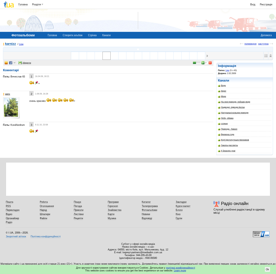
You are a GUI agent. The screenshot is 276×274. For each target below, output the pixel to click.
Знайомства (114, 210)
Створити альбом (72, 35)
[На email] (6, 62)
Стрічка (92, 35)
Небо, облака (227, 118)
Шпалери (45, 214)
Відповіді (147, 218)
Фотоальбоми (149, 210)
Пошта (9, 202)
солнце (224, 123)
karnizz (10, 44)
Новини (146, 214)
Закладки (181, 202)
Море (223, 96)
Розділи (36, 4)
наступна (263, 43)
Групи (179, 218)
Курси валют (183, 206)
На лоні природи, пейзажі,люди (235, 102)
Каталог (146, 202)
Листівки (79, 214)
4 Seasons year (228, 151)
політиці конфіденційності (180, 267)
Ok (267, 269)
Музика (112, 218)
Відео (9, 214)
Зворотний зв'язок (16, 236)
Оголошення (47, 206)
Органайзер (12, 218)
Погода (78, 206)
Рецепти (78, 218)
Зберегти (26, 63)
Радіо (9, 222)
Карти (111, 214)
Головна (23, 4)
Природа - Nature (229, 129)
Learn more (180, 270)
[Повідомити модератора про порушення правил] (210, 62)
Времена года (227, 134)
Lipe (21, 44)
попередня (250, 43)
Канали (106, 35)
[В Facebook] (10, 62)
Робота (44, 202)
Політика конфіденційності (46, 236)
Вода (223, 85)
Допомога (266, 35)
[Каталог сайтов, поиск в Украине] (261, 232)
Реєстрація (266, 4)
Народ (43, 210)
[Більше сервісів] (14, 63)
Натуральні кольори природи (234, 113)
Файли (43, 218)
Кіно (178, 214)
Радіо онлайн (234, 203)
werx (7, 94)
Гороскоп (113, 206)
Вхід (252, 4)
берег (223, 91)
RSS (8, 206)
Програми (113, 202)
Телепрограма (150, 206)
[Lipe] (138, 49)
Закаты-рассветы (229, 145)
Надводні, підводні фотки (233, 107)
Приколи (78, 210)
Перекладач (13, 210)
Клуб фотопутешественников (235, 140)
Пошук (77, 202)
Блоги (179, 210)
